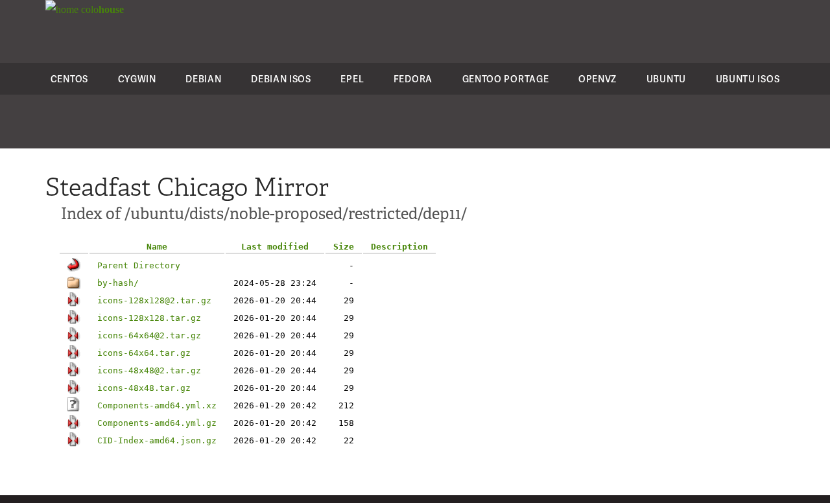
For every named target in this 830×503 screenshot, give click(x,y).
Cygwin (137, 79)
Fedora (413, 79)
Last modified (275, 247)
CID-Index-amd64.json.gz (157, 440)
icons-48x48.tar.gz (144, 388)
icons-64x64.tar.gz (144, 353)
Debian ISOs (281, 79)
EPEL (352, 79)
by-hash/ (118, 283)
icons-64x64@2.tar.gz (149, 335)
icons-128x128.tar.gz (149, 318)
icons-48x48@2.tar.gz (149, 370)
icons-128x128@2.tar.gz (154, 300)
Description (399, 247)
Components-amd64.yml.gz (157, 423)
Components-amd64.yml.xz (157, 405)
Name (157, 247)
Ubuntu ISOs (748, 79)
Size (343, 247)
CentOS (69, 79)
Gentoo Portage (505, 79)
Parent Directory (138, 265)
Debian (203, 79)
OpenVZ (597, 79)
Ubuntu (666, 79)
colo (101, 9)
